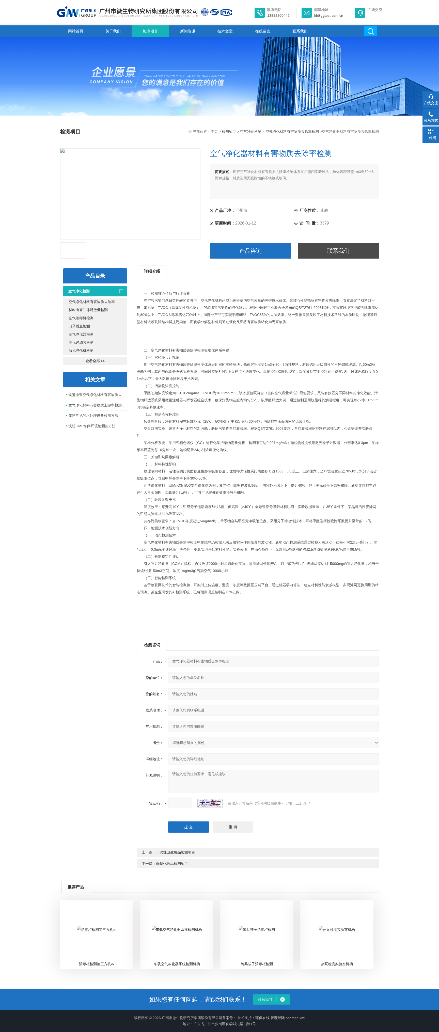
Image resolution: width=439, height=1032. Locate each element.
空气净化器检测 (81, 334)
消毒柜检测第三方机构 (97, 964)
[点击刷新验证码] (210, 803)
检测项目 (150, 31)
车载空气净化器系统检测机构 (177, 964)
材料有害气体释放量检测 (88, 310)
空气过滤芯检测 (81, 342)
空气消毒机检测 (81, 318)
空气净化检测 (250, 132)
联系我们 (300, 31)
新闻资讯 (187, 31)
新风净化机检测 (81, 350)
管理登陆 (278, 1018)
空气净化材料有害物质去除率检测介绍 (97, 405)
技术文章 (225, 31)
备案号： (229, 1018)
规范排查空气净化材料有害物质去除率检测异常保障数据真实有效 (97, 395)
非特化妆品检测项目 (172, 864)
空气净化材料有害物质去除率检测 (292, 132)
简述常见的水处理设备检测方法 (93, 416)
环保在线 (262, 1018)
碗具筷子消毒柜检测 (257, 964)
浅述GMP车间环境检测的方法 (92, 426)
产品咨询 (250, 251)
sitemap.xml (295, 1018)
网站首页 (75, 31)
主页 (214, 132)
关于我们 (113, 31)
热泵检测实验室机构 (337, 964)
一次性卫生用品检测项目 (175, 852)
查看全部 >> (95, 361)
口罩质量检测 (79, 326)
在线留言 (262, 31)
